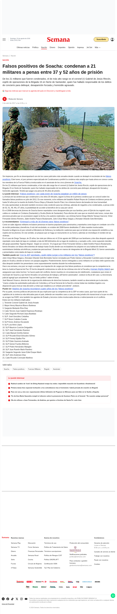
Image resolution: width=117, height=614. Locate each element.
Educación (32, 543)
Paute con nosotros (101, 560)
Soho (13, 559)
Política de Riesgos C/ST (53, 555)
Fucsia (13, 564)
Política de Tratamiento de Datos (56, 547)
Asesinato (56, 369)
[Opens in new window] (7, 598)
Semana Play (16, 543)
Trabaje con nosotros (101, 556)
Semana (6, 56)
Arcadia (13, 555)
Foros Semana (33, 547)
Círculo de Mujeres (35, 564)
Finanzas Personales (35, 551)
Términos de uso (50, 543)
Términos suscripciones (52, 551)
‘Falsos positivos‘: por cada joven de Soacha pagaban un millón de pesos (53, 194)
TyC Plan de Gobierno (52, 568)
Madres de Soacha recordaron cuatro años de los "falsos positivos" (42, 289)
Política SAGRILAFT (51, 559)
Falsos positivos (18, 369)
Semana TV (15, 547)
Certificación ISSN (50, 564)
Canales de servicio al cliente (104, 552)
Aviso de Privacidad (10, 604)
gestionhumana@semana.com (81, 565)
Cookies (97, 564)
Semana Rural (33, 555)
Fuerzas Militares (34, 369)
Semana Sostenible (35, 568)
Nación (13, 56)
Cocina (30, 559)
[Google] (3, 598)
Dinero (13, 551)
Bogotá (46, 369)
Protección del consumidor (79, 543)
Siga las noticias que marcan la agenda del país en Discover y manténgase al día (38, 91)
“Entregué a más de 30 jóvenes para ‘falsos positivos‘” (44, 222)
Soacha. (78, 182)
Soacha (6, 369)
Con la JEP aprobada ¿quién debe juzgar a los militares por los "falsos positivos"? (57, 255)
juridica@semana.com (78, 557)
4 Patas (13, 568)
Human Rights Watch (101, 269)
